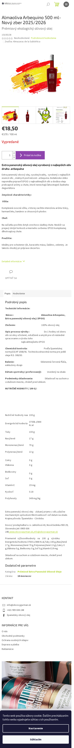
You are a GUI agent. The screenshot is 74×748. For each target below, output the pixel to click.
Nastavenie (36, 728)
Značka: (22, 41)
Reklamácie (8, 649)
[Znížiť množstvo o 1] (14, 157)
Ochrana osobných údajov (15, 640)
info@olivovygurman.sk (19, 605)
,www (11, 532)
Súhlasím (35, 739)
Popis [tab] (7, 293)
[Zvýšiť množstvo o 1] (14, 153)
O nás (5, 631)
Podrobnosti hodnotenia (43, 38)
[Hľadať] (48, 4)
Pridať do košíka (32, 155)
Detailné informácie (12, 261)
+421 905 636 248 (15, 610)
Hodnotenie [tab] (19, 293)
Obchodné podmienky (13, 636)
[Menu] (66, 4)
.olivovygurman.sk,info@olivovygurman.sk (36, 532)
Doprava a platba (10, 644)
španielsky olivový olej (18, 615)
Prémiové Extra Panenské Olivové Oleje (40, 572)
